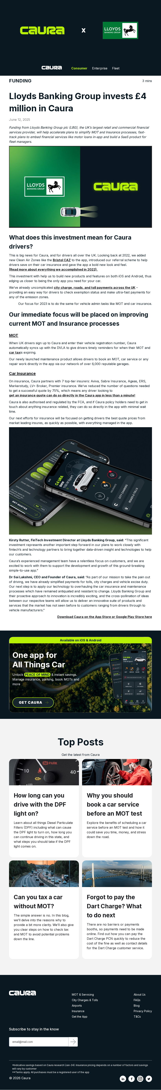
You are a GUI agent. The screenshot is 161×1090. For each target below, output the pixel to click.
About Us (139, 994)
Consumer (79, 68)
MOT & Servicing (83, 994)
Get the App (79, 1016)
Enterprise (99, 68)
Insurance (78, 1011)
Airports (77, 1005)
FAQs (137, 1000)
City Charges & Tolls (85, 1000)
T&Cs (137, 1016)
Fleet (115, 68)
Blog (137, 1005)
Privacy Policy (143, 1011)
